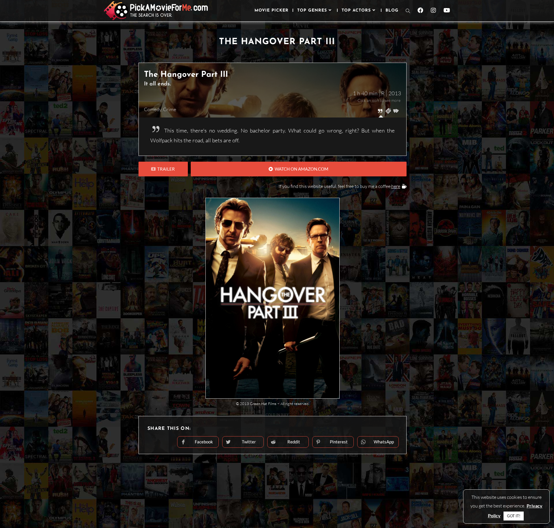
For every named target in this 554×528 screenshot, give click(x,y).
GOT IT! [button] (513, 516)
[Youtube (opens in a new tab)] (446, 10)
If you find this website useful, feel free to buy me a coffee (339, 186)
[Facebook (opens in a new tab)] (420, 10)
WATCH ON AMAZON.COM (300, 168)
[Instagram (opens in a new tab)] (433, 10)
